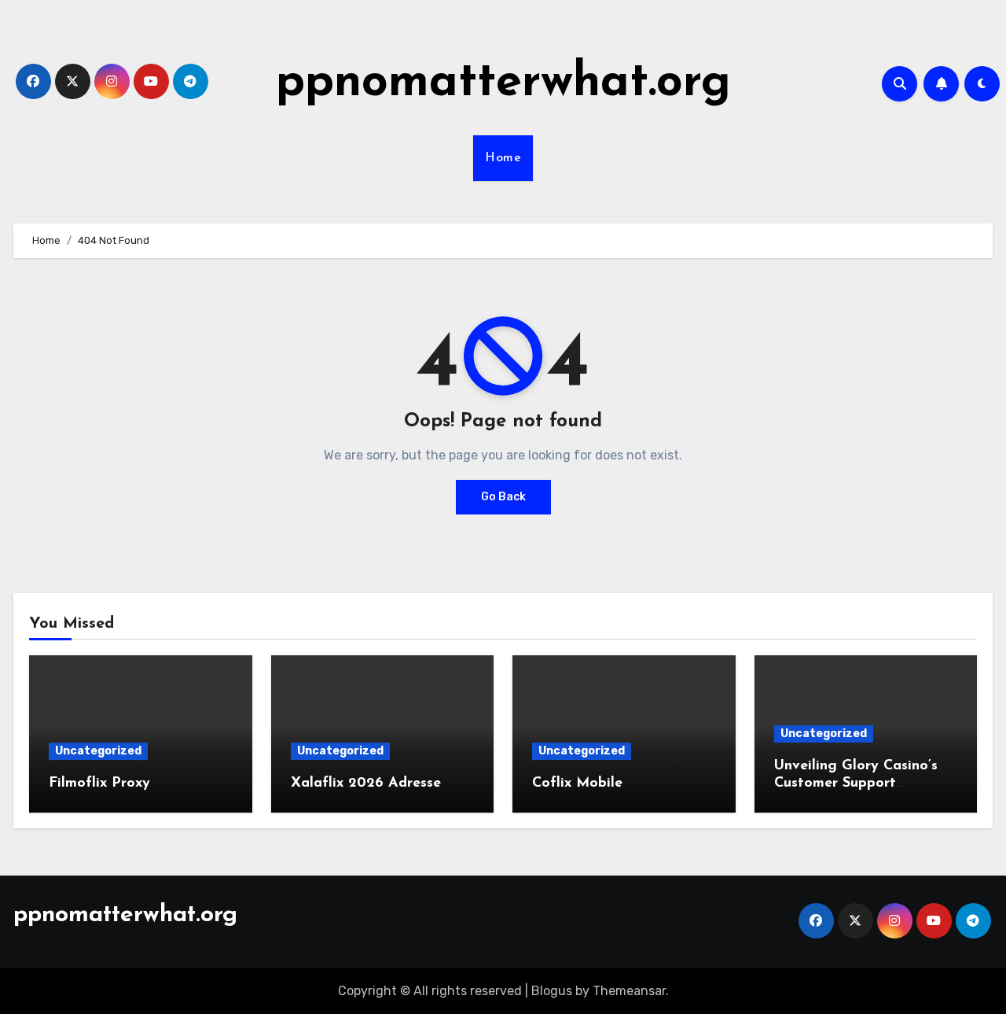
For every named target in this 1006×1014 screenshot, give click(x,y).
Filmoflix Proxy (99, 783)
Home (503, 158)
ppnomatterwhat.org (503, 83)
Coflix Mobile (577, 783)
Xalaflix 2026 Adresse (366, 783)
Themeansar (629, 990)
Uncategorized (98, 751)
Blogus (551, 990)
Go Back (503, 496)
